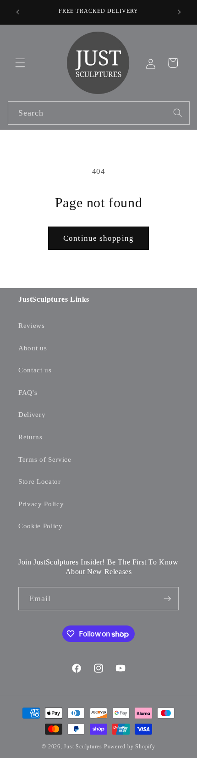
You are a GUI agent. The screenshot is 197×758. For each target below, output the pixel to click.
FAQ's (27, 392)
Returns (30, 437)
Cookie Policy (40, 526)
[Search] (178, 113)
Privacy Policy (41, 504)
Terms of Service (44, 459)
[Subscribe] (167, 599)
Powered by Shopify (129, 746)
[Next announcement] (180, 12)
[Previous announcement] (18, 12)
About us (32, 348)
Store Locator (39, 481)
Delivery (31, 414)
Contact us (35, 370)
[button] (20, 63)
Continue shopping (98, 238)
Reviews (31, 325)
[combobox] (98, 113)
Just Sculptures (83, 746)
